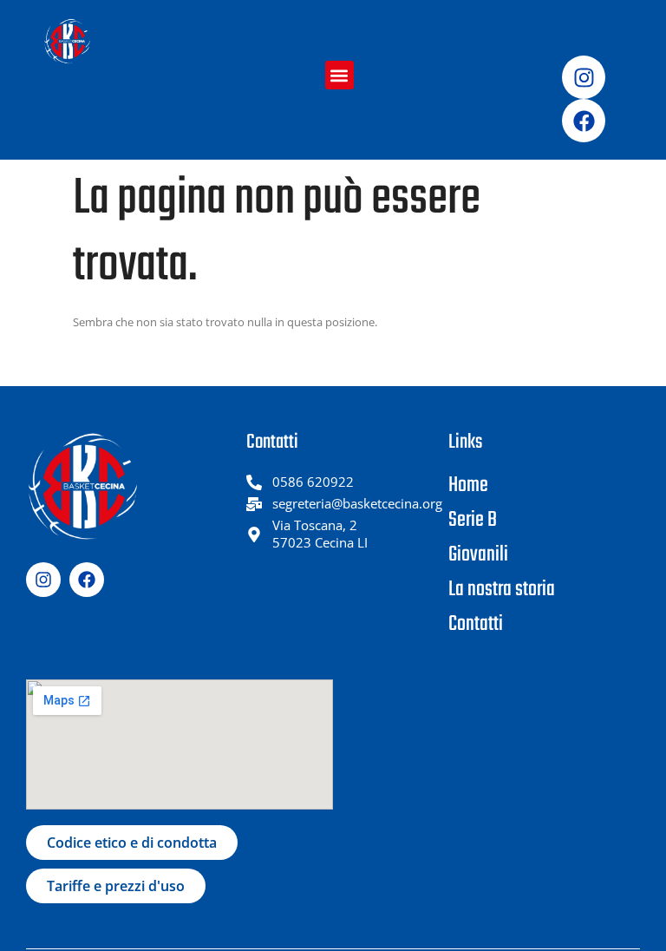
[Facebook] (583, 120)
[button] (339, 75)
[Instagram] (583, 77)
